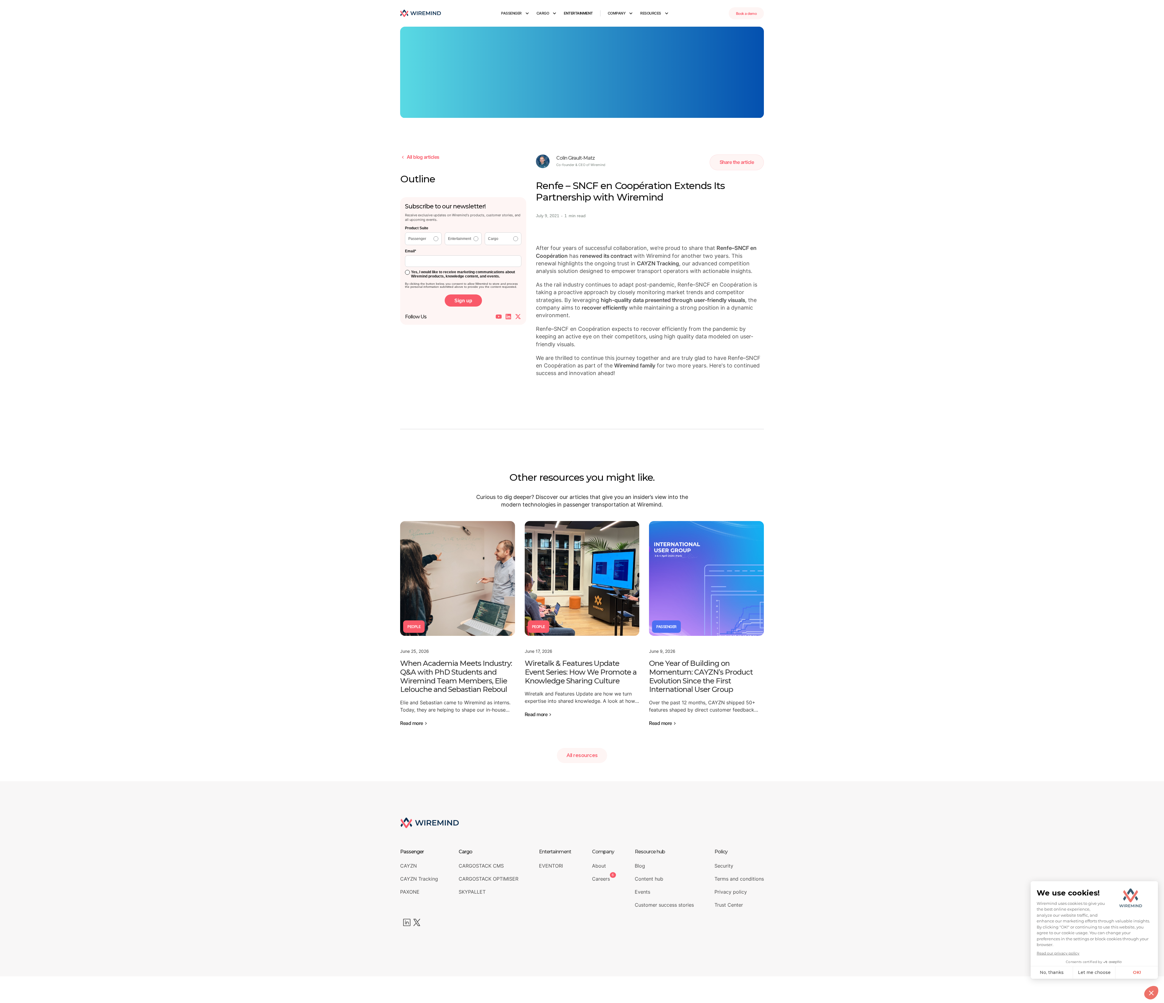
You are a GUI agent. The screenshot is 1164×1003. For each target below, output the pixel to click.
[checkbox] (463, 238)
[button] (515, 13)
